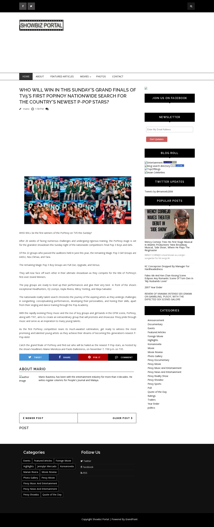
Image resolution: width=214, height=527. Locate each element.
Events (151, 328)
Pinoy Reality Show (158, 376)
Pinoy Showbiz (155, 379)
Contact (117, 76)
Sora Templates (117, 522)
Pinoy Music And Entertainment (165, 368)
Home (25, 76)
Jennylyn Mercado (47, 466)
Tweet (38, 357)
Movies (84, 76)
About (40, 76)
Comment (127, 357)
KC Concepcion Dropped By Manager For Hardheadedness (167, 268)
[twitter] (31, 6)
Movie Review (155, 352)
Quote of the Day (157, 391)
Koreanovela (154, 344)
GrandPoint (131, 519)
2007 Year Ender (153, 287)
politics (151, 407)
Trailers (152, 399)
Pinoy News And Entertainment (164, 372)
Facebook (87, 467)
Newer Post (34, 418)
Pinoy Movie (154, 364)
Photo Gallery (155, 356)
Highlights (153, 340)
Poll (150, 387)
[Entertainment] (154, 162)
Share (67, 357)
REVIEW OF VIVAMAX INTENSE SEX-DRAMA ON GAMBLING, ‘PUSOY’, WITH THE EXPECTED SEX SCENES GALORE (168, 296)
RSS (84, 472)
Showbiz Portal (101, 519)
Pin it (96, 357)
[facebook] (23, 6)
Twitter (87, 461)
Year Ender (153, 403)
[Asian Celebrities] (155, 172)
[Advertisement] (134, 42)
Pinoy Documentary (158, 360)
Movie (151, 348)
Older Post (122, 418)
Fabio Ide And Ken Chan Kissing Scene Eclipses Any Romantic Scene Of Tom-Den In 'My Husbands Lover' (169, 278)
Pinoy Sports (154, 383)
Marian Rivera (30, 472)
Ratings (152, 395)
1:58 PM (39, 108)
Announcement (156, 320)
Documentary (155, 324)
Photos (101, 76)
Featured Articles (62, 76)
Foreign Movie (155, 336)
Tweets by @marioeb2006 (159, 191)
